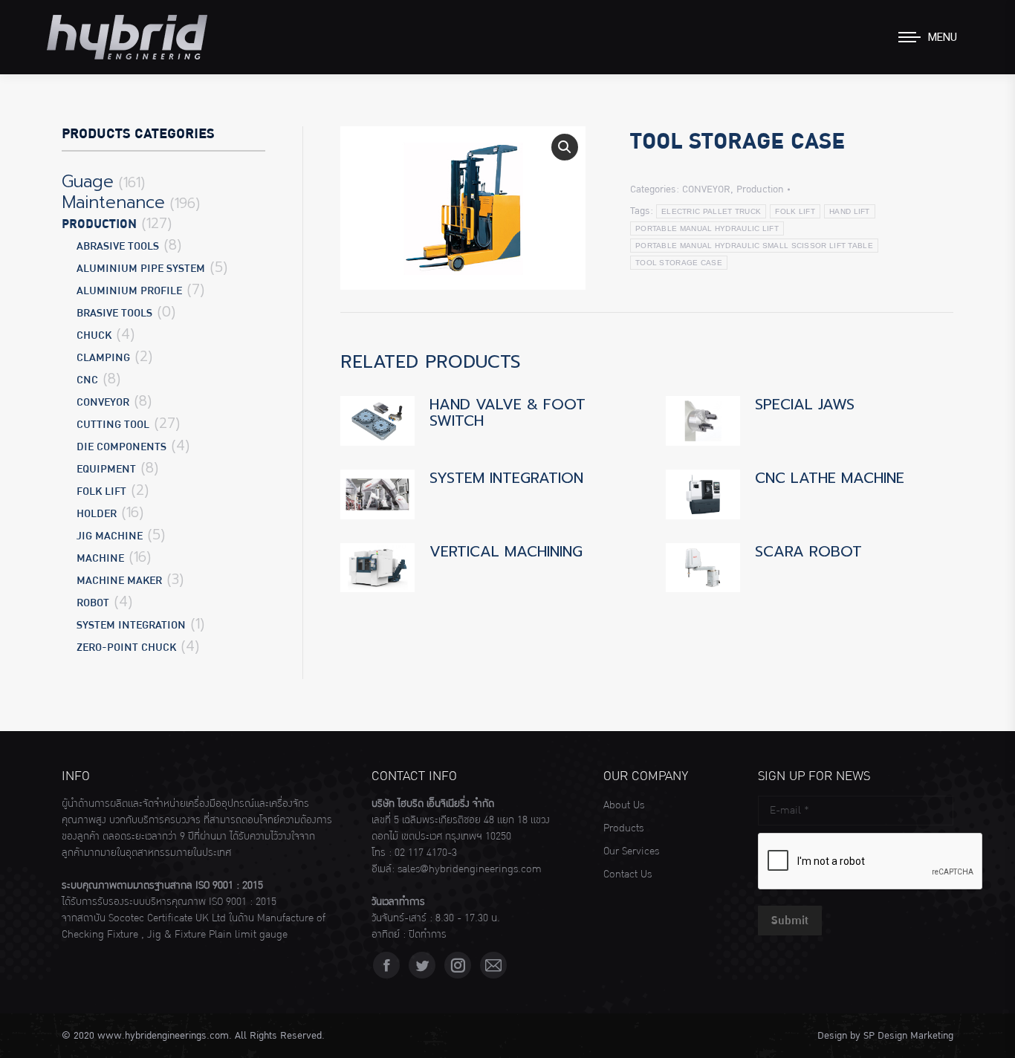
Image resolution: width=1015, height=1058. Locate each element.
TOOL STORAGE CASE (678, 263)
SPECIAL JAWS (805, 404)
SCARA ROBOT (808, 551)
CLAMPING (103, 357)
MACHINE (100, 558)
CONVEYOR (706, 189)
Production (759, 189)
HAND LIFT (849, 211)
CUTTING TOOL (113, 424)
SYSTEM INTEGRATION (506, 478)
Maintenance (113, 203)
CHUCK (94, 335)
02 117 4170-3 (426, 853)
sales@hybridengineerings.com (470, 869)
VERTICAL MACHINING (506, 551)
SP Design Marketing (908, 1035)
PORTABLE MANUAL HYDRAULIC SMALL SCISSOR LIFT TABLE (754, 245)
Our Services (631, 851)
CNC (87, 380)
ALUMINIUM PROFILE (129, 290)
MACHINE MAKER (119, 580)
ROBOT (93, 602)
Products (623, 828)
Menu (942, 37)
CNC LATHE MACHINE (829, 478)
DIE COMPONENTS (121, 446)
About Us (623, 805)
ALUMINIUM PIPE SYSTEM (141, 268)
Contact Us (627, 874)
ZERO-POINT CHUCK (126, 647)
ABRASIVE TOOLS (118, 246)
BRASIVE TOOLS (114, 313)
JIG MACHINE (110, 536)
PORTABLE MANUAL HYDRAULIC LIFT (707, 228)
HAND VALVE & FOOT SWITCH (507, 412)
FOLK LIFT (795, 211)
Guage (88, 182)
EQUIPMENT (106, 469)
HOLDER (97, 513)
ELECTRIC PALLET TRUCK (711, 211)
